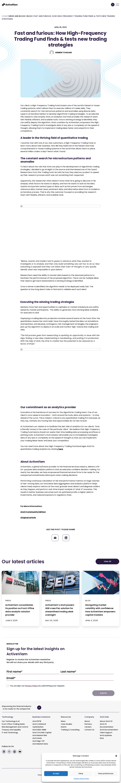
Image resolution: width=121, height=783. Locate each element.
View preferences (105, 773)
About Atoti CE (106, 721)
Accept (56, 773)
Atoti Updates (106, 735)
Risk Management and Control (15, 727)
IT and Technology (10, 732)
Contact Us (89, 730)
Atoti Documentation (109, 730)
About (87, 721)
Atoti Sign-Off (38, 741)
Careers (87, 727)
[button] (116, 756)
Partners (88, 724)
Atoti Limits (37, 738)
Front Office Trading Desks (13, 724)
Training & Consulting (70, 730)
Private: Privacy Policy (81, 779)
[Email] (55, 537)
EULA (102, 738)
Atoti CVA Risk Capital (41, 732)
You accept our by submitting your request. (37, 686)
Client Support (106, 732)
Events (63, 727)
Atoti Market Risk (39, 735)
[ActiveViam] (9, 4)
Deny (81, 773)
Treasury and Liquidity (11, 730)
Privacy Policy (31, 685)
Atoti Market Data (40, 744)
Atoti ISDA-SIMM (39, 730)
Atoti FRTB (36, 721)
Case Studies (66, 724)
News (63, 721)
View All (107, 561)
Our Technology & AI (11, 721)
